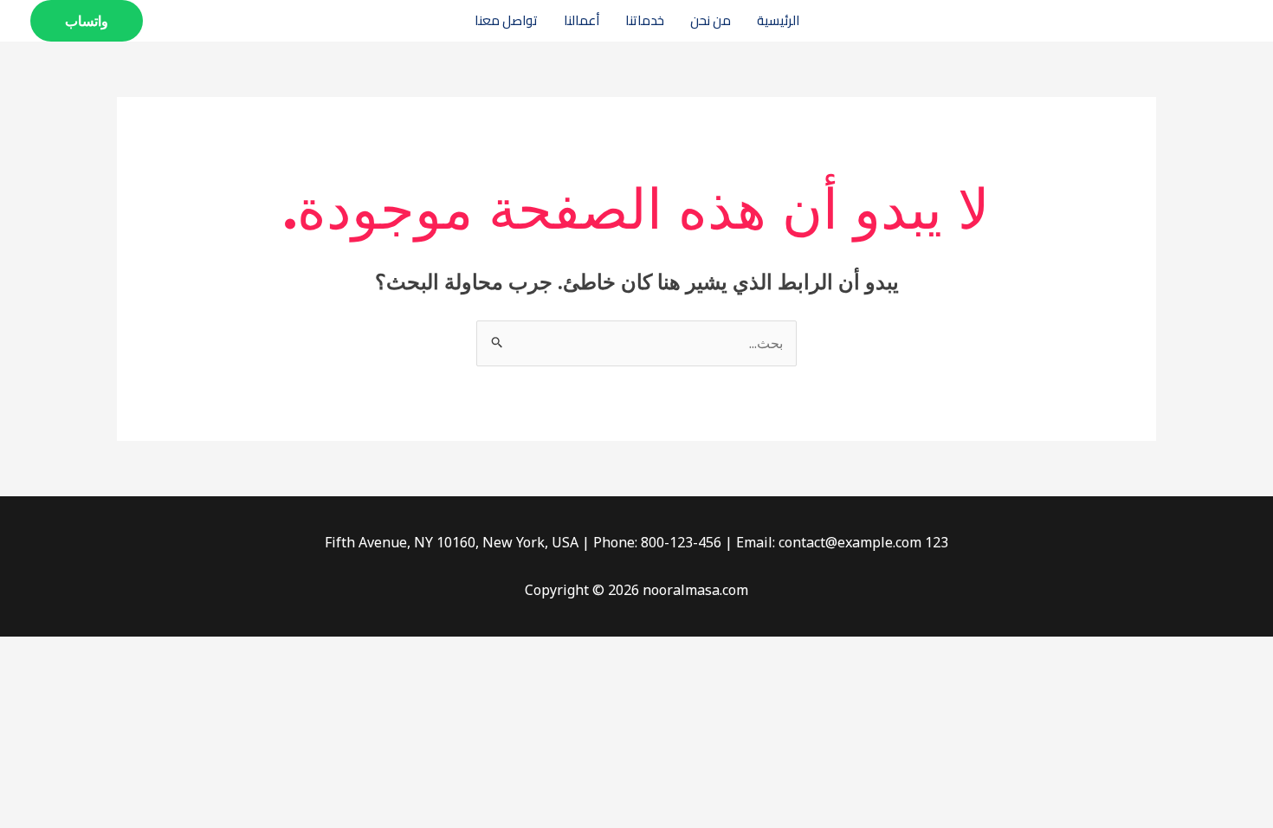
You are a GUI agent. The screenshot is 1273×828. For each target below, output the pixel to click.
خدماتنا (644, 20)
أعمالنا (581, 20)
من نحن (710, 20)
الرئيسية (778, 20)
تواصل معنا (506, 20)
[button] (86, 21)
